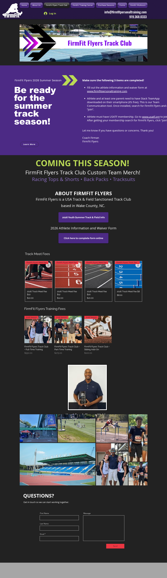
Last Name (44, 524)
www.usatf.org (151, 116)
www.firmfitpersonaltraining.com (107, 91)
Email (42, 534)
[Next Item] (142, 449)
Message (87, 513)
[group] (83, 281)
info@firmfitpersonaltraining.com (125, 11)
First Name (44, 513)
